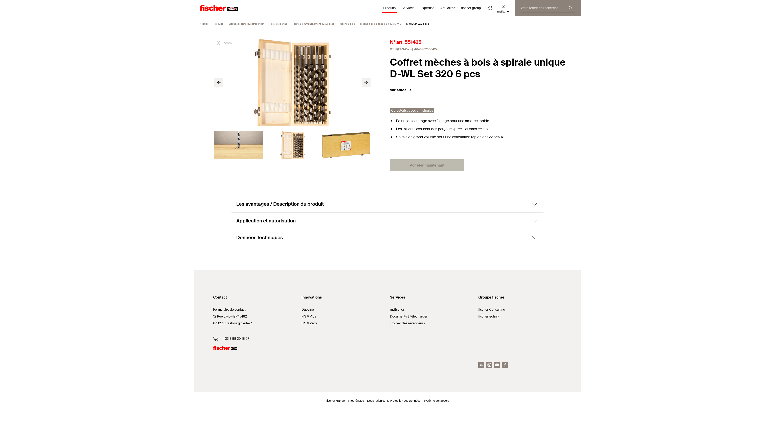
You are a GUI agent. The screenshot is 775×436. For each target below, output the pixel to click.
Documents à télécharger (408, 316)
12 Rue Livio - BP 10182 (230, 316)
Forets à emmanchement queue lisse (313, 23)
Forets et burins (278, 23)
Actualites (447, 8)
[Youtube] (497, 365)
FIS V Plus (309, 316)
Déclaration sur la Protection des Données (393, 400)
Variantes (398, 90)
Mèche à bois (347, 23)
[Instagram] (489, 365)
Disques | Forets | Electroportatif (246, 23)
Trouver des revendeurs (407, 323)
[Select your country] (490, 8)
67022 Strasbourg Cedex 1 (232, 323)
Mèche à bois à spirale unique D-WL (380, 23)
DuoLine (308, 309)
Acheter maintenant (427, 165)
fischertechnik (488, 316)
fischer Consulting (491, 309)
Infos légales (356, 400)
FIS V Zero (309, 323)
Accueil (204, 23)
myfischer (397, 309)
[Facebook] (505, 365)
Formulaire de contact (229, 309)
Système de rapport (436, 400)
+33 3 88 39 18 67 (236, 338)
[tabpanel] (238, 145)
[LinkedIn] (481, 365)
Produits (218, 23)
